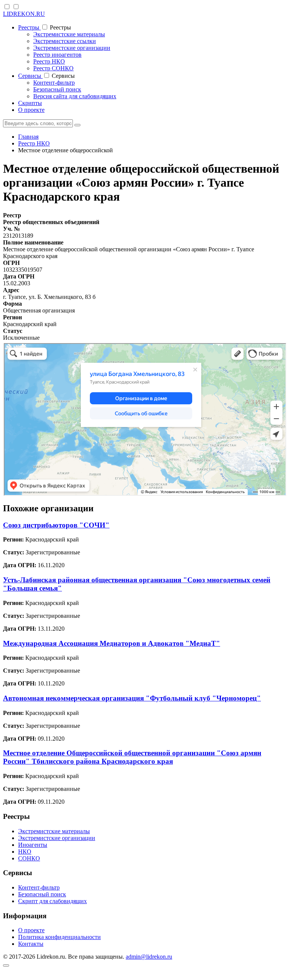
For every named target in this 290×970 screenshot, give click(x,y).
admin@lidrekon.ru (149, 956)
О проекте (31, 110)
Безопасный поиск (57, 89)
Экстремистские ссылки (64, 41)
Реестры (29, 27)
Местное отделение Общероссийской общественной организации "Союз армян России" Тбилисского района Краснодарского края (132, 757)
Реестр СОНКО (53, 68)
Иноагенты (32, 845)
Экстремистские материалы (69, 34)
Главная (28, 136)
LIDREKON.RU (24, 14)
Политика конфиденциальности (59, 937)
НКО (24, 851)
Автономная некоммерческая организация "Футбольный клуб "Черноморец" (132, 698)
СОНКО (29, 858)
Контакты (30, 944)
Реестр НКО (49, 61)
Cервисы (30, 76)
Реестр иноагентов (57, 54)
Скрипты (30, 103)
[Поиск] (77, 125)
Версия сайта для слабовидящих (74, 96)
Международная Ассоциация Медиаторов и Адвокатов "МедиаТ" (111, 643)
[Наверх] (6, 965)
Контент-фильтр (54, 82)
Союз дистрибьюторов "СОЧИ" (56, 525)
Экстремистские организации (71, 48)
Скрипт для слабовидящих (52, 901)
